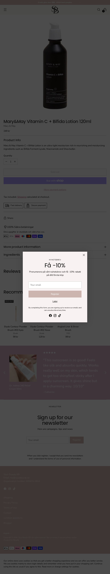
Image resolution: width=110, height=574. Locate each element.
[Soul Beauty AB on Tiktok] (59, 316)
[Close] (84, 255)
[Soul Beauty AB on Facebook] (50, 316)
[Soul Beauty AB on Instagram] (55, 316)
